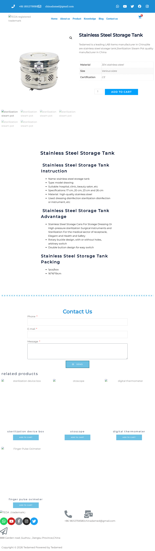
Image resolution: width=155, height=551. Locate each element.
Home (54, 18)
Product (77, 18)
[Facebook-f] (19, 521)
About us (65, 18)
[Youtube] (125, 6)
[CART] (140, 17)
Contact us (112, 18)
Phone (31, 316)
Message (33, 341)
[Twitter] (34, 521)
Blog (101, 18)
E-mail (31, 328)
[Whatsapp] (117, 6)
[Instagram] (26, 521)
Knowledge (90, 18)
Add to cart (121, 91)
